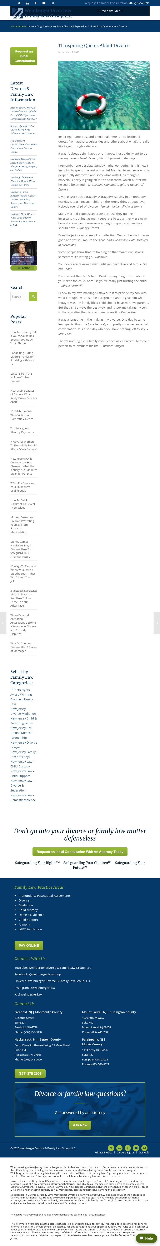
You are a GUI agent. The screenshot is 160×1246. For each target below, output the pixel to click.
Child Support (28, 920)
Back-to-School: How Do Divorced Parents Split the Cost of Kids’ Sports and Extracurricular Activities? (23, 113)
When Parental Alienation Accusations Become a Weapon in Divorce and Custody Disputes (23, 624)
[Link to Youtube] (44, 3)
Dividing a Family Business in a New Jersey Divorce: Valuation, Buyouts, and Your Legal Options (22, 199)
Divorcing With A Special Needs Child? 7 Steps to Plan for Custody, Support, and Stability (23, 164)
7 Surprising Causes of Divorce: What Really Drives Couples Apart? (23, 396)
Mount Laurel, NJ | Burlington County (109, 1012)
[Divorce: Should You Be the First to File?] (3, 623)
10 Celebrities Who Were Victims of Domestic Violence (21, 415)
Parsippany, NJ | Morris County (93, 1041)
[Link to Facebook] (35, 3)
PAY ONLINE (29, 945)
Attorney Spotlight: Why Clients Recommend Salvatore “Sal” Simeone (22, 129)
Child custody (28, 910)
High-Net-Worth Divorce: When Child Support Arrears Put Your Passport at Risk (23, 219)
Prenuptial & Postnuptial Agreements (45, 896)
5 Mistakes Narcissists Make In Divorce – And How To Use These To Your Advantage (23, 598)
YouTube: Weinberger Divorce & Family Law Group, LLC (53, 968)
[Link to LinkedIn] (27, 3)
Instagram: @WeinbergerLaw (35, 988)
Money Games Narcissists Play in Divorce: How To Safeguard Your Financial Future (21, 549)
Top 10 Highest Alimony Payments (22, 430)
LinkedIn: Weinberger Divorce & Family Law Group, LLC (53, 981)
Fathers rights (20, 690)
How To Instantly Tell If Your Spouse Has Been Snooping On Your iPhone (23, 337)
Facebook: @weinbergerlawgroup (38, 974)
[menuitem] (103, 1152)
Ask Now (80, 1125)
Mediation (26, 905)
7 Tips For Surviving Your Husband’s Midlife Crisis (22, 486)
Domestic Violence (31, 915)
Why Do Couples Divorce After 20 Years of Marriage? (23, 647)
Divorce (24, 900)
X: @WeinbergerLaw (28, 994)
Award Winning (21, 694)
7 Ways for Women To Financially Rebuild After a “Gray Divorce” (23, 445)
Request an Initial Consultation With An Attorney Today (80, 852)
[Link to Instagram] (52, 3)
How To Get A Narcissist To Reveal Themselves (22, 503)
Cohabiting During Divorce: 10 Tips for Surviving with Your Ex (22, 358)
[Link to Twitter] (19, 3)
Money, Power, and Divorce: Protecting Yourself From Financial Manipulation (22, 524)
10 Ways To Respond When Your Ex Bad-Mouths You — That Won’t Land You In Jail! (23, 573)
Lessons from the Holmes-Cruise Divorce (21, 377)
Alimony (24, 924)
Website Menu (112, 11)
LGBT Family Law (30, 929)
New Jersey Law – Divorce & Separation (22, 785)
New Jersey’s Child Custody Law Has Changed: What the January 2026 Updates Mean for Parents (23, 466)
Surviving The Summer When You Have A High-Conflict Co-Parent (22, 181)
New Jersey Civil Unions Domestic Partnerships (22, 732)
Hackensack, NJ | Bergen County (38, 1039)
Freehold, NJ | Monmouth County (38, 1012)
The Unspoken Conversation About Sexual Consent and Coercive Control (23, 146)
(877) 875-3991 (139, 3)
